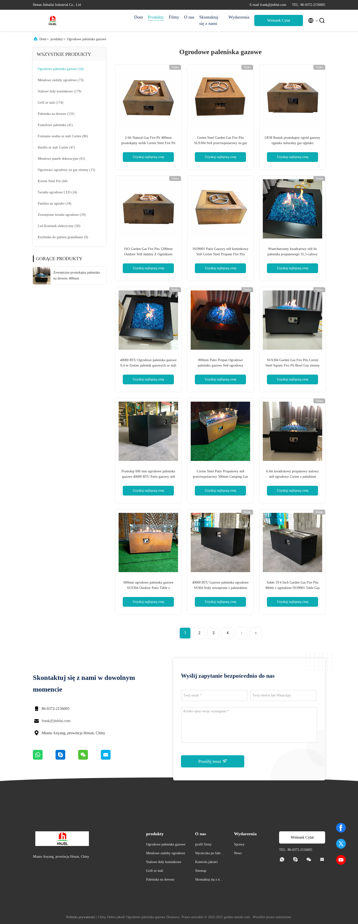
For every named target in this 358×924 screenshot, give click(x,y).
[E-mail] (112, 758)
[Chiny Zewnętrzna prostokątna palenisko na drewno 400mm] (41, 275)
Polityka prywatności (80, 917)
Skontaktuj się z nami (208, 20)
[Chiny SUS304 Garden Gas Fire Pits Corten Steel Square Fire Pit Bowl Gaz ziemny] (292, 320)
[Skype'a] (67, 758)
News (238, 853)
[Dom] (52, 20)
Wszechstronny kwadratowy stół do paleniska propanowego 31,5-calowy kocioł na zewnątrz (292, 254)
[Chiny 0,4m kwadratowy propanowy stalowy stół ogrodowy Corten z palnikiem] (292, 431)
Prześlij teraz (210, 761)
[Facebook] (341, 827)
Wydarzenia (238, 17)
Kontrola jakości (206, 862)
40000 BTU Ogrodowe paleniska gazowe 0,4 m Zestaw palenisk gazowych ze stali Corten (148, 365)
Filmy (174, 17)
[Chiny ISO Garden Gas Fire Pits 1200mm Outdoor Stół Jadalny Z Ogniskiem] (148, 208)
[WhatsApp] (44, 758)
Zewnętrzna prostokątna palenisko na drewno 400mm (76, 275)
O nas (189, 17)
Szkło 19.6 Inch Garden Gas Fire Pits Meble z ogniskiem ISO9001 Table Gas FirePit (292, 588)
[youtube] (341, 859)
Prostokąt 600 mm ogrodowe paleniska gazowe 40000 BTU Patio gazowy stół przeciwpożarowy (148, 476)
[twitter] (341, 843)
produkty (56, 39)
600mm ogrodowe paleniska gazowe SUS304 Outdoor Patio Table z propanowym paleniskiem (148, 588)
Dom (138, 17)
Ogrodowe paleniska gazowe (86, 39)
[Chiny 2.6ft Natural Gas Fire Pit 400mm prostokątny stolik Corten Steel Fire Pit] (148, 97)
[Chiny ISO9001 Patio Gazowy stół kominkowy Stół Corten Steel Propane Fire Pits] (220, 208)
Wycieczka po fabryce (209, 853)
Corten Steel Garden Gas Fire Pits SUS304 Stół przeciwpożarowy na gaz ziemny (220, 143)
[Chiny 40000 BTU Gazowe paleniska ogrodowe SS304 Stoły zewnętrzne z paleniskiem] (220, 542)
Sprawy (239, 844)
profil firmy (203, 844)
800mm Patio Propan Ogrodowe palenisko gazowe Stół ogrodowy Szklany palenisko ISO (220, 365)
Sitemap (200, 871)
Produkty (156, 17)
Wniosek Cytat (278, 20)
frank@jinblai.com (56, 721)
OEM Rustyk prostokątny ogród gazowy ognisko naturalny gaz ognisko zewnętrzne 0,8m (292, 143)
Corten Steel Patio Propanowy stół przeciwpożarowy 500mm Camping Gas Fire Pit (220, 476)
